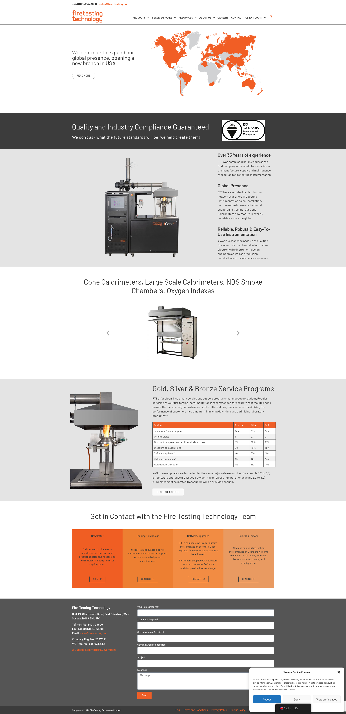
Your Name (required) (148, 607)
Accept (267, 699)
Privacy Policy (219, 710)
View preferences (326, 699)
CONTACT (237, 17)
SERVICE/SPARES (162, 17)
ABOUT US (205, 17)
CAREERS (223, 17)
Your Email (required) (148, 619)
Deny (297, 699)
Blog (177, 710)
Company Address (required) (151, 645)
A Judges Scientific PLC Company (94, 649)
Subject (141, 657)
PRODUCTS (139, 17)
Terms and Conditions (195, 710)
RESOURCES (186, 17)
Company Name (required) (150, 632)
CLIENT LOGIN (253, 17)
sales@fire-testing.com (114, 4)
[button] (339, 672)
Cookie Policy (237, 710)
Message (142, 670)
